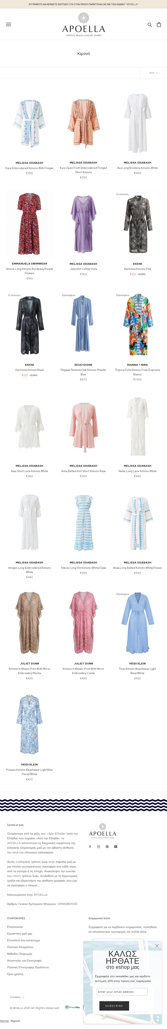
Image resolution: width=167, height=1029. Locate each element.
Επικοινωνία (15, 927)
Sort (152, 72)
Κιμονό (15, 1021)
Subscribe (114, 1006)
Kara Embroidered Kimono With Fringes (29, 168)
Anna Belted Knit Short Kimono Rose (83, 471)
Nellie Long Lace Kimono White (138, 471)
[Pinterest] (107, 846)
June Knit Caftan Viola (83, 269)
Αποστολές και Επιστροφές (24, 960)
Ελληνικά (15, 997)
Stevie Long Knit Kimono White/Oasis (83, 568)
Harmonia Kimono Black (29, 370)
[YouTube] (115, 846)
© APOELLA (16, 1008)
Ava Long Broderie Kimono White (137, 168)
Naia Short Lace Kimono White (29, 471)
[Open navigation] (8, 24)
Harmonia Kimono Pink (137, 269)
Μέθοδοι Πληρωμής (19, 954)
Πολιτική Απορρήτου (20, 947)
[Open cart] (159, 24)
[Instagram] (98, 846)
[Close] (157, 946)
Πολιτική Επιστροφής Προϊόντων (28, 967)
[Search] (150, 24)
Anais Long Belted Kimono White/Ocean (137, 568)
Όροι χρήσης (15, 974)
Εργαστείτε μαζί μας (19, 933)
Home (4, 1021)
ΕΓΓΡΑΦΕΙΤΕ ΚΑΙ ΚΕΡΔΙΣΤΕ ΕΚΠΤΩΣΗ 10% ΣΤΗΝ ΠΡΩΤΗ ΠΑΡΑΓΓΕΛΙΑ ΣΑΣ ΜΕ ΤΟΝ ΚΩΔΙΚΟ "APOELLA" (83, 4)
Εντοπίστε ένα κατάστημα (23, 940)
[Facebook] (90, 846)
